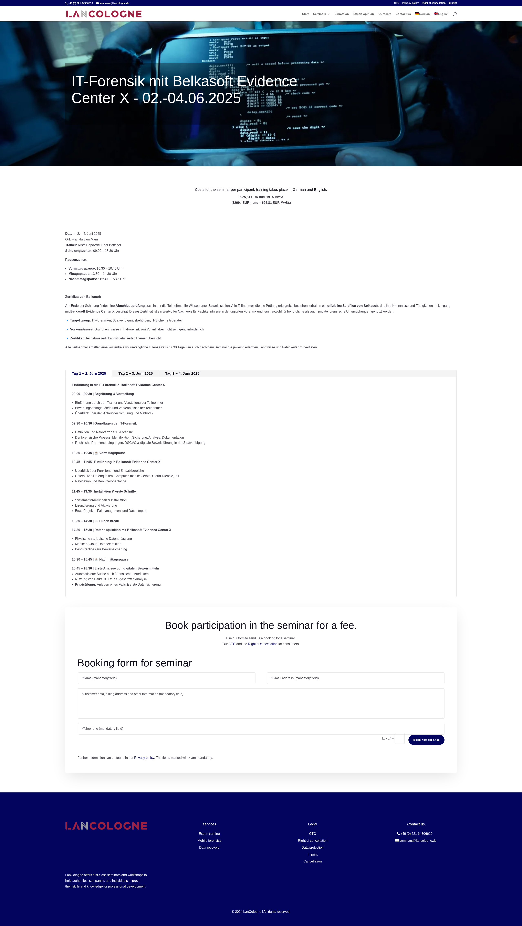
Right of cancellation (434, 3)
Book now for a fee (426, 739)
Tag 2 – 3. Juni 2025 (135, 373)
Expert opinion (363, 13)
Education (342, 13)
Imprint (453, 3)
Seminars (319, 13)
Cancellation (312, 861)
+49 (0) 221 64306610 (416, 833)
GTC (396, 3)
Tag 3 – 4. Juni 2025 (182, 373)
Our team (384, 13)
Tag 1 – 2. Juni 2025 (89, 373)
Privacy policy (410, 3)
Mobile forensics (209, 840)
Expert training (209, 833)
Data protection (313, 847)
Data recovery (209, 847)
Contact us (403, 13)
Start (305, 13)
